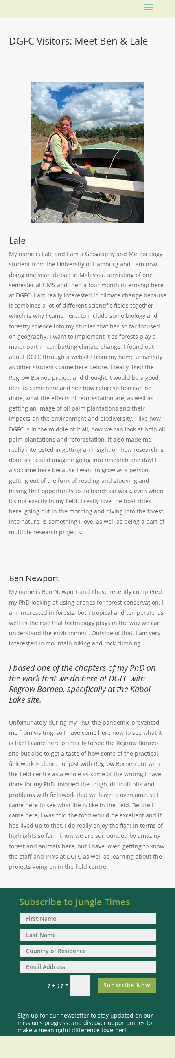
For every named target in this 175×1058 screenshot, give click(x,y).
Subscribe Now (126, 985)
